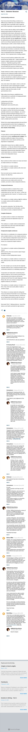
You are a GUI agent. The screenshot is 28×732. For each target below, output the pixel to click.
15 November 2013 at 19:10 (18, 443)
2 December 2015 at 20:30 (18, 485)
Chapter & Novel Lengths (8, 666)
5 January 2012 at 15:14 (20, 344)
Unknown (9, 315)
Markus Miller (10, 537)
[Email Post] (4, 310)
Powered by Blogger (15, 729)
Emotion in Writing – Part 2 (9, 698)
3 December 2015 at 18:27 (12, 508)
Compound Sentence (12, 625)
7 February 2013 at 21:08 (16, 364)
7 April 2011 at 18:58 (16, 315)
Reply (8, 329)
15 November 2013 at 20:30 (16, 458)
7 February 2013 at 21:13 (16, 403)
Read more (23, 677)
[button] (26, 12)
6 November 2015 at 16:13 (17, 477)
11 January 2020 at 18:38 (16, 629)
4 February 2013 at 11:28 (18, 390)
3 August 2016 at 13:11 (18, 537)
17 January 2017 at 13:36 (17, 555)
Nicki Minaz (9, 613)
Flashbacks (4, 682)
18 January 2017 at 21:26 (12, 569)
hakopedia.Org (16, 438)
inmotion (9, 555)
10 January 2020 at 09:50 (18, 613)
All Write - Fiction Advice (14, 4)
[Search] (26, 3)
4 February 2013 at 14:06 (18, 428)
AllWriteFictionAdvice (12, 332)
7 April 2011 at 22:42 (11, 334)
